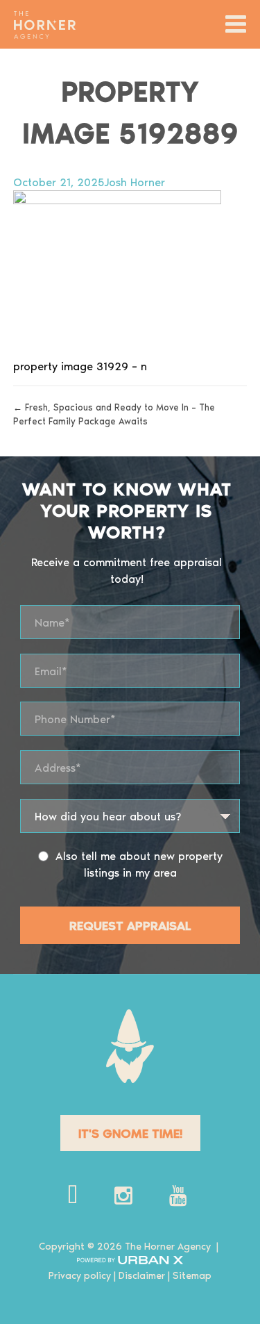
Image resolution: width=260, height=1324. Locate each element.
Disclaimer (142, 1275)
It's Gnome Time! (130, 1132)
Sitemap (192, 1275)
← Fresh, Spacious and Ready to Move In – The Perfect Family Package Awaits (114, 413)
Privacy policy (80, 1275)
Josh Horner (134, 182)
